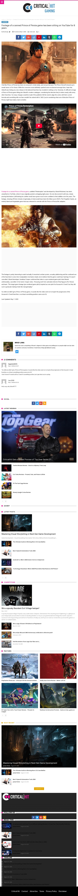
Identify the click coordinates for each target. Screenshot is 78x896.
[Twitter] (37, 403)
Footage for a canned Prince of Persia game (15, 191)
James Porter (6, 765)
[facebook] (18, 37)
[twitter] (23, 37)
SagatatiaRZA (12, 364)
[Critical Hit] (39, 2)
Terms (41, 891)
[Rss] (44, 403)
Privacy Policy (51, 891)
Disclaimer (63, 891)
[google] (28, 37)
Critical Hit (15, 891)
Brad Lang (5, 31)
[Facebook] (33, 403)
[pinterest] (39, 37)
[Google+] (41, 403)
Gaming (9, 19)
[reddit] (33, 37)
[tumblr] (49, 37)
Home (3, 19)
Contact (24, 891)
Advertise (34, 891)
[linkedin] (44, 37)
